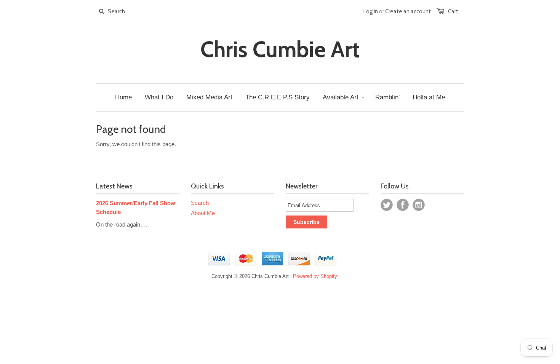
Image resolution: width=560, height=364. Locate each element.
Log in (370, 11)
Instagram (419, 205)
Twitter (387, 205)
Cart (453, 11)
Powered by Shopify (315, 276)
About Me (203, 213)
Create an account (408, 11)
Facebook (403, 205)
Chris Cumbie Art (280, 49)
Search (200, 203)
